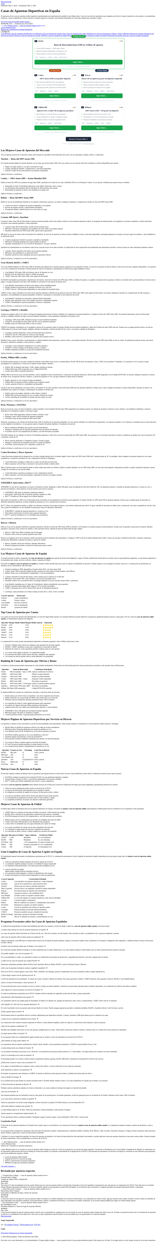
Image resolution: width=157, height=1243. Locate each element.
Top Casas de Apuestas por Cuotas (74, 34)
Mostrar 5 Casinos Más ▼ (78, 139)
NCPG (37, 1225)
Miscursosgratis (6, 2)
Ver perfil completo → (8, 1166)
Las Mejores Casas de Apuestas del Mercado (16, 34)
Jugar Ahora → (78, 62)
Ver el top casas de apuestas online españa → (16, 22)
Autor (3, 4)
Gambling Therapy (11, 1225)
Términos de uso (14, 1233)
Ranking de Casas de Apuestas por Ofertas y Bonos (105, 34)
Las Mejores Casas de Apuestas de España (47, 34)
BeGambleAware (26, 1225)
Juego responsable (26, 1233)
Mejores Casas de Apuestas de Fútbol (54, 35)
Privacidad (4, 1233)
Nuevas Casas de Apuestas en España (27, 35)
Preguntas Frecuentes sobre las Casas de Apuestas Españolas (128, 35)
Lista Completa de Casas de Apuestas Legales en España (87, 35)
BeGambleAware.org (89, 143)
